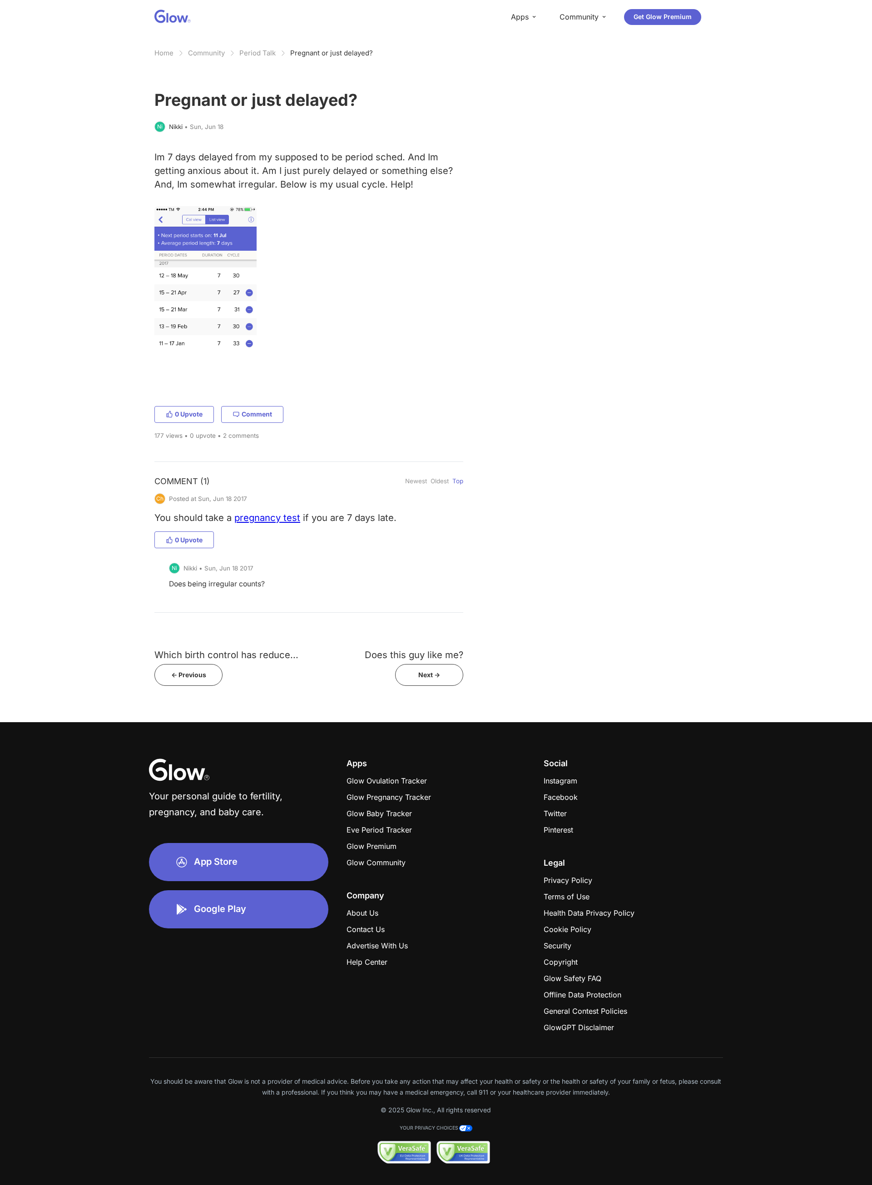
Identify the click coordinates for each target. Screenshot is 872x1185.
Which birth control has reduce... (226, 654)
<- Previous (188, 675)
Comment (257, 414)
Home (163, 53)
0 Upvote (189, 414)
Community (206, 53)
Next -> (429, 675)
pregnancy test (267, 517)
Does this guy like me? (414, 654)
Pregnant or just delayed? (331, 53)
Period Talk (257, 53)
